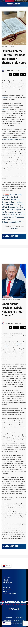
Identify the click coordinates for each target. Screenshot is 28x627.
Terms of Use (8, 617)
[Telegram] (24, 74)
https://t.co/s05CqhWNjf (12, 222)
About (6, 591)
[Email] (17, 74)
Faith (5, 579)
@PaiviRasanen (9, 207)
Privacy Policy (19, 617)
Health (6, 581)
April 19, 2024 (14, 228)
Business (7, 590)
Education (7, 583)
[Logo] (14, 4)
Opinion (6, 588)
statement (4, 109)
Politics (6, 577)
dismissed (4, 97)
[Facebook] (10, 74)
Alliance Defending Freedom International (14, 139)
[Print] (21, 74)
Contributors (9, 593)
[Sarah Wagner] (3, 70)
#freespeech (20, 217)
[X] (14, 74)
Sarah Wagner (9, 70)
